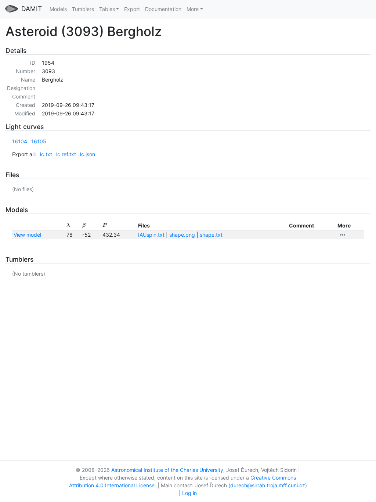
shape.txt (211, 235)
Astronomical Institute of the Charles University (167, 470)
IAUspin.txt (151, 235)
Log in (189, 493)
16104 (19, 141)
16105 (38, 141)
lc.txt (46, 154)
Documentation (163, 9)
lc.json (87, 154)
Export (132, 9)
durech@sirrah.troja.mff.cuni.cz (267, 485)
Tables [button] (107, 9)
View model (27, 235)
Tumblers (83, 9)
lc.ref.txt (66, 154)
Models (58, 9)
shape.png (182, 235)
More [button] (193, 9)
